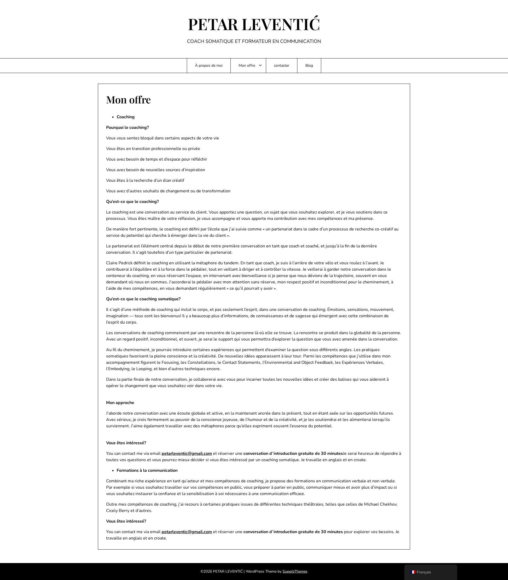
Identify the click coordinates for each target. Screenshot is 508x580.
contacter (281, 65)
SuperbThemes (295, 571)
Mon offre (247, 65)
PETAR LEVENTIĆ (254, 23)
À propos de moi (209, 65)
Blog (309, 65)
